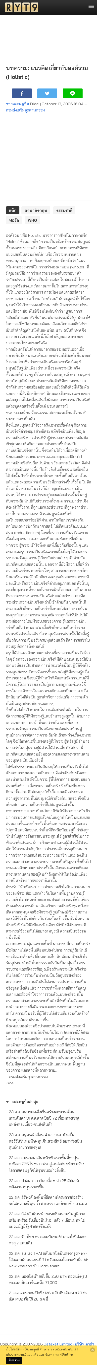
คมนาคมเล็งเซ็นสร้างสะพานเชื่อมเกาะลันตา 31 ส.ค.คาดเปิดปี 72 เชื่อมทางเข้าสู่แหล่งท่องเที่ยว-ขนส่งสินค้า (44, 1118)
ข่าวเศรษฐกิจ (17, 103)
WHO (32, 220)
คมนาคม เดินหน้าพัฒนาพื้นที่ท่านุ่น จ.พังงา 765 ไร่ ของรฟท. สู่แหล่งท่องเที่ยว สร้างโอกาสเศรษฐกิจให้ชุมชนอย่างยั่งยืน (46, 1164)
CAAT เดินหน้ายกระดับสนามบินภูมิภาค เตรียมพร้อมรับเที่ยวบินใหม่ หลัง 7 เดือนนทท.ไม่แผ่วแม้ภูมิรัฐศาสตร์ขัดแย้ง (47, 1220)
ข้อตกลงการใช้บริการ (59, 1354)
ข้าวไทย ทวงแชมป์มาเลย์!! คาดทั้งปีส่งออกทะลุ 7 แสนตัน (48, 1240)
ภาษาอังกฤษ (35, 210)
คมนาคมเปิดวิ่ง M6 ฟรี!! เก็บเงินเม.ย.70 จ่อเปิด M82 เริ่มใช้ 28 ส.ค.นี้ (48, 1296)
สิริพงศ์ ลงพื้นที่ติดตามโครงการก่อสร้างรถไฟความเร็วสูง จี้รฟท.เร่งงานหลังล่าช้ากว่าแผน (48, 1200)
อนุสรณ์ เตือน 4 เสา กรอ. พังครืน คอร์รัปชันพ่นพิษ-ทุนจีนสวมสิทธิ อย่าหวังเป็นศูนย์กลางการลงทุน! (45, 1141)
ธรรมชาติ (64, 210)
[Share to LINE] (73, 93)
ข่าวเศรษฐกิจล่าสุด (22, 1101)
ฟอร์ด (14, 220)
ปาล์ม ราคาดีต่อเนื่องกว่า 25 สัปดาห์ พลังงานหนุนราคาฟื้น (44, 1184)
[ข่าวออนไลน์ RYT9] (20, 7)
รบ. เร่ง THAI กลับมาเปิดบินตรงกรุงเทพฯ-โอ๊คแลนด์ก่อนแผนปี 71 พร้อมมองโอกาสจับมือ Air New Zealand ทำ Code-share (48, 1259)
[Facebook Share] (22, 93)
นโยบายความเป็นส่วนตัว (22, 1354)
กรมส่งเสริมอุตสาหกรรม (25, 110)
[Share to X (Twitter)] (47, 93)
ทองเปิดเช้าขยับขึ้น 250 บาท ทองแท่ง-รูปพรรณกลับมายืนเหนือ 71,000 (48, 1279)
